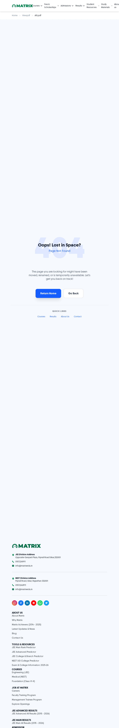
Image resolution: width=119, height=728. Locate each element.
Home (15, 15)
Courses (41, 316)
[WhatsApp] (40, 603)
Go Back (73, 293)
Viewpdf (26, 15)
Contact (78, 316)
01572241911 (20, 561)
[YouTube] (33, 603)
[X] (46, 603)
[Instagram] (14, 603)
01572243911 (20, 585)
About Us (65, 316)
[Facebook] (21, 603)
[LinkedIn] (27, 603)
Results (53, 316)
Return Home (48, 293)
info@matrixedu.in (24, 565)
